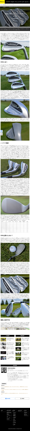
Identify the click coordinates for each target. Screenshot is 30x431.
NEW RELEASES (4, 4)
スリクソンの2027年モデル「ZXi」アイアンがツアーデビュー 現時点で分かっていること (14, 386)
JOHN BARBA (15, 18)
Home (1, 4)
